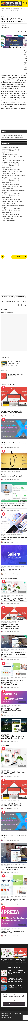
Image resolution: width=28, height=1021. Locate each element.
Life (12, 649)
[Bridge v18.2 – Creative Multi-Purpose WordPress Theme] (14, 587)
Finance (12, 677)
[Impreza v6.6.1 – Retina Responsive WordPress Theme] (14, 697)
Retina (19, 705)
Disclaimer (18, 1013)
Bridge (8, 595)
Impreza (9, 705)
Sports (18, 733)
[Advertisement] (12, 61)
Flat (18, 407)
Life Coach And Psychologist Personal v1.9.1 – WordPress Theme (13, 654)
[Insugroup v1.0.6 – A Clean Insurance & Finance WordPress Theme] (14, 669)
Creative (13, 595)
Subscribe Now (14, 1004)
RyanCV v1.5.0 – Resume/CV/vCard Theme (12, 506)
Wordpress (5, 16)
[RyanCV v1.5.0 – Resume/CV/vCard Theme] (14, 492)
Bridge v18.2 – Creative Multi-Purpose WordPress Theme (13, 599)
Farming (9, 472)
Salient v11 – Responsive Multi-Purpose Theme (11, 570)
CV (7, 503)
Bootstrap (13, 407)
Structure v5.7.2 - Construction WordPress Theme (17, 362)
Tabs (20, 439)
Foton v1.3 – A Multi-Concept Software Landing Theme (14, 538)
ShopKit (4, 296)
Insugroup (17, 677)
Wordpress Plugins (5, 439)
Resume (11, 503)
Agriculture (10, 471)
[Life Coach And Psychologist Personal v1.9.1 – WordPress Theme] (14, 641)
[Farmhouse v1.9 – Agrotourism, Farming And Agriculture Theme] (14, 460)
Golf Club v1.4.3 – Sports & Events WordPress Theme (12, 737)
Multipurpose (4, 409)
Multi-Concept (19, 534)
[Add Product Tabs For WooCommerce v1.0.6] (14, 429)
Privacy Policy (9, 1013)
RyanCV (15, 503)
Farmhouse (3, 472)
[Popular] (3, 387)
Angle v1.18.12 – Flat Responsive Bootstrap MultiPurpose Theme (11, 411)
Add (12, 439)
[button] (23, 3)
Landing (13, 534)
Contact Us (4, 1015)
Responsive (11, 409)
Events (8, 733)
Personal (15, 649)
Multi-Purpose (10, 566)
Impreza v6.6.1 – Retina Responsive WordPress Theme (11, 710)
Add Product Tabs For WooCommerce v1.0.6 (13, 443)
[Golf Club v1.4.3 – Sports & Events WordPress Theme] (14, 725)
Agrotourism (17, 471)
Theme (11, 296)
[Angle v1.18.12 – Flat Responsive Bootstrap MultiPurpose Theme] (14, 397)
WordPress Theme (5, 596)
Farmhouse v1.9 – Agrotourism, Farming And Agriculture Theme (11, 475)
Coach (8, 649)
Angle (8, 407)
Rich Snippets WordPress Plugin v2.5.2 (15, 375)
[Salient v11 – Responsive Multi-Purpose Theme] (14, 555)
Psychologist (22, 649)
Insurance (23, 677)
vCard (23, 503)
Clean (8, 677)
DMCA (2, 1013)
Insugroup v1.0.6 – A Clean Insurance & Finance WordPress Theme (12, 682)
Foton (8, 534)
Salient (23, 566)
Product (16, 439)
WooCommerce (20, 296)
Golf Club (13, 733)
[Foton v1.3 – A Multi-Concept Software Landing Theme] (14, 523)
